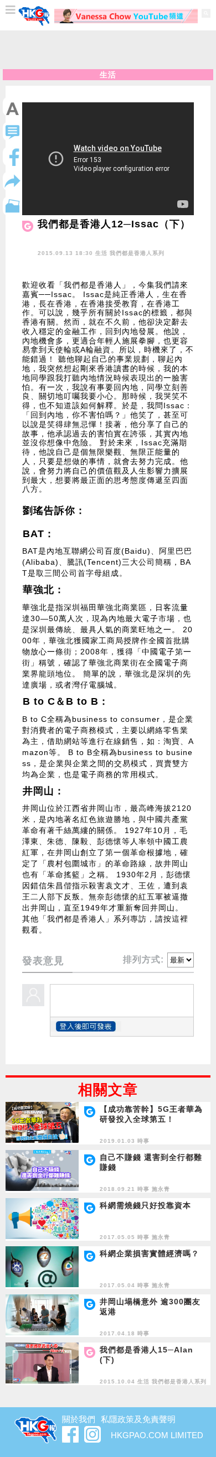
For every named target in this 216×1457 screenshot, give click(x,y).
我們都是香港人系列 (137, 253)
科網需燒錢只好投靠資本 (145, 1205)
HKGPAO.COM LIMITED (157, 1435)
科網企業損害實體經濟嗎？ (149, 1253)
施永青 (161, 1189)
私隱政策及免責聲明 (138, 1419)
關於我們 (78, 1419)
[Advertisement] (108, 50)
